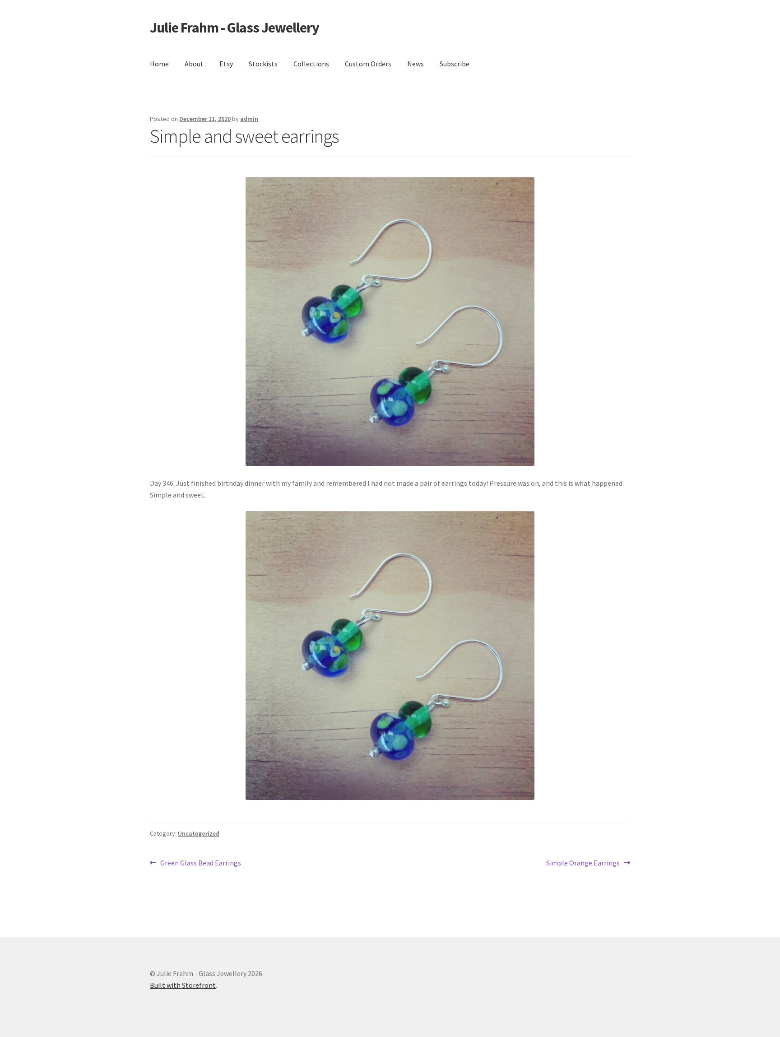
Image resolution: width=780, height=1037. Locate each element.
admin (249, 119)
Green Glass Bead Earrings (200, 863)
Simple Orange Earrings (583, 863)
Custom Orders (368, 63)
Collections (311, 63)
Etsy (226, 63)
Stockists (263, 63)
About (194, 63)
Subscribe (454, 63)
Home (159, 63)
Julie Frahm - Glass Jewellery (234, 28)
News (415, 63)
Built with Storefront (183, 985)
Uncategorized (198, 833)
